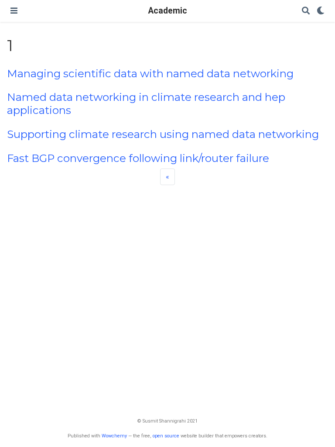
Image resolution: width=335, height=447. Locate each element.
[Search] (306, 11)
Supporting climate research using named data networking (163, 134)
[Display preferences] (321, 11)
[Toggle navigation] (13, 11)
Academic (167, 11)
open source (166, 436)
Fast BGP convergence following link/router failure (138, 158)
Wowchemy (114, 436)
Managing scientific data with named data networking (150, 73)
